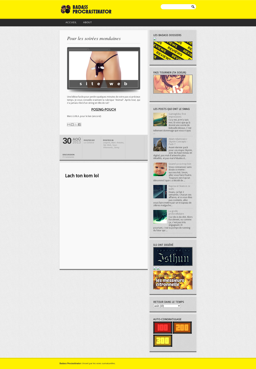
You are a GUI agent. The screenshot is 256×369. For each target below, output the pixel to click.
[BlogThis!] (72, 124)
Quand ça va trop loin (180, 164)
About (87, 22)
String (116, 147)
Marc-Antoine (117, 143)
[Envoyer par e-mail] (69, 124)
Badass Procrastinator (70, 363)
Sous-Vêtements (110, 146)
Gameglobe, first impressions (177, 115)
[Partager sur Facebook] (79, 124)
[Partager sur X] (76, 124)
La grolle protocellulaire (176, 212)
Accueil (71, 22)
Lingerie (106, 143)
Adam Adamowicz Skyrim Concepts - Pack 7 (178, 142)
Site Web (107, 145)
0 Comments (68, 157)
